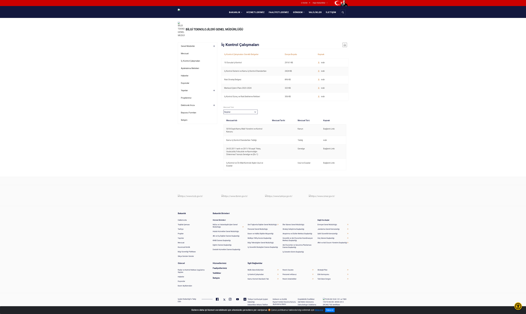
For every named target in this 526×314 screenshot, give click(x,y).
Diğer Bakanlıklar (319, 3)
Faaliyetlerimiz (220, 268)
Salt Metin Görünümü (306, 302)
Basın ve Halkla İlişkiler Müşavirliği (260, 234)
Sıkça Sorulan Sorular (186, 256)
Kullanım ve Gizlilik (280, 299)
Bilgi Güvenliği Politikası (187, 252)
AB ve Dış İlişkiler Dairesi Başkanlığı (226, 236)
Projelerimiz (186, 98)
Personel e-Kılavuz (290, 274)
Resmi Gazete (288, 270)
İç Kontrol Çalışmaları (190, 61)
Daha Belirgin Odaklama (307, 305)
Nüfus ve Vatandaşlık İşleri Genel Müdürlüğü (225, 226)
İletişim (184, 120)
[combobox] (240, 112)
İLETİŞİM (331, 12)
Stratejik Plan (322, 270)
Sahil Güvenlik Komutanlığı (328, 234)
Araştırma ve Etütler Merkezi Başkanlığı (297, 234)
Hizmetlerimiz (219, 263)
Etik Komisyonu (323, 274)
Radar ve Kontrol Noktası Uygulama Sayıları (191, 271)
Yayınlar (184, 90)
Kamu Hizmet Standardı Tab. (258, 279)
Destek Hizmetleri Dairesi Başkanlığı (226, 249)
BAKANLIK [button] (234, 12)
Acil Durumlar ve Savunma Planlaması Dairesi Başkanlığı (297, 246)
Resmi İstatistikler (289, 279)
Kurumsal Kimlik (184, 247)
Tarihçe (180, 229)
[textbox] (228, 112)
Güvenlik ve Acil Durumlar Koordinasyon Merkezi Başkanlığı (298, 239)
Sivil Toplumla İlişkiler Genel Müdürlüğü (262, 225)
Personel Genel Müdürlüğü (258, 229)
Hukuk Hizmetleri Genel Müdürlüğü (226, 231)
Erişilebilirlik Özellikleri (306, 299)
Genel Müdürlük (188, 46)
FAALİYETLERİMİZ (279, 12)
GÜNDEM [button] (298, 12)
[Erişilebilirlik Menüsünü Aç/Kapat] (518, 306)
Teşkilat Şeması (184, 225)
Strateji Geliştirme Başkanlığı (293, 229)
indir (323, 62)
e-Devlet (304, 3)
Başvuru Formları (188, 112)
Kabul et (329, 310)
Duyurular (185, 83)
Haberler (184, 75)
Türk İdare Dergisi (324, 279)
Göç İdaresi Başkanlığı (326, 238)
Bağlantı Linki (329, 129)
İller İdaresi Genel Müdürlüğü (293, 225)
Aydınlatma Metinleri (190, 68)
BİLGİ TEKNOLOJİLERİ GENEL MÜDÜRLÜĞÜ (214, 29)
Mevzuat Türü (228, 107)
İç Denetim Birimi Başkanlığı (293, 252)
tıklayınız (319, 310)
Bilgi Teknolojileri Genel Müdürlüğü (261, 243)
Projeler (181, 234)
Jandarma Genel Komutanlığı (329, 229)
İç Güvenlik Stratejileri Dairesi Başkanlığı (263, 247)
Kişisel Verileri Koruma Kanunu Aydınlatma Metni (284, 303)
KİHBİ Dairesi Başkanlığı (222, 240)
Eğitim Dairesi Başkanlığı (222, 245)
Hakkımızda (182, 220)
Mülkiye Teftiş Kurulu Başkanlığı (259, 238)
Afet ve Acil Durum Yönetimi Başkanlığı (332, 243)
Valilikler (217, 273)
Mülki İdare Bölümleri (256, 270)
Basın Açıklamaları (185, 286)
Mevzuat (185, 53)
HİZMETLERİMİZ (255, 12)
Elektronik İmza (188, 105)
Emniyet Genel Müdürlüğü (327, 225)
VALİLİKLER (315, 12)
